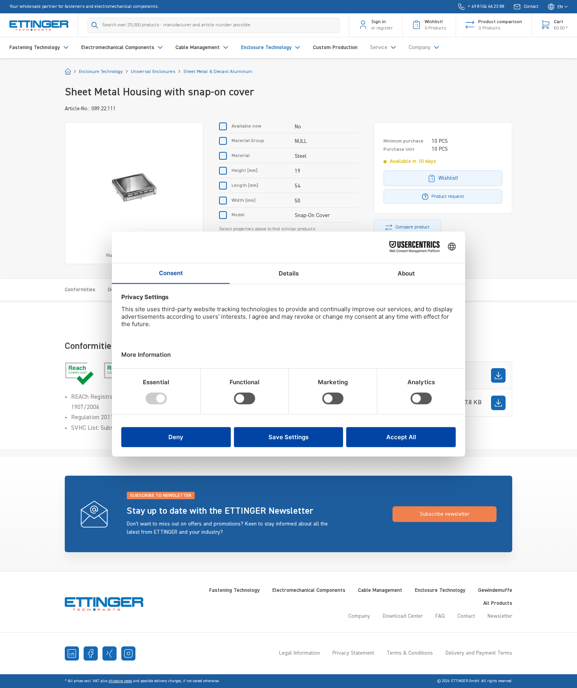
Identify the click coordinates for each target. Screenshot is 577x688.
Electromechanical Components (308, 590)
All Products (497, 603)
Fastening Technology (234, 590)
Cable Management (380, 590)
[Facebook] (91, 653)
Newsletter (500, 616)
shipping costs (120, 681)
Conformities (80, 289)
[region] (134, 193)
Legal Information (299, 653)
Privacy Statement (353, 653)
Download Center (403, 616)
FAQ (440, 616)
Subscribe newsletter (444, 514)
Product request (447, 196)
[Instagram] (128, 653)
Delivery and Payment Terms (479, 653)
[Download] (498, 375)
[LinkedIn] (72, 653)
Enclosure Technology (440, 590)
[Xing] (109, 653)
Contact (466, 616)
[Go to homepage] (38, 25)
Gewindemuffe (495, 590)
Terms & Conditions (410, 653)
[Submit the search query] (95, 25)
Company (359, 616)
